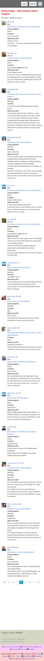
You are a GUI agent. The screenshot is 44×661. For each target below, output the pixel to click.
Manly (9, 22)
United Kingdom (35, 27)
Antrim (9, 301)
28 (21, 582)
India (25, 656)
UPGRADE (19, 633)
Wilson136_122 (12, 393)
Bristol (9, 398)
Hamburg (15, 649)
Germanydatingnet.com (16, 641)
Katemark (10, 53)
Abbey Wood (11, 552)
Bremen (23, 649)
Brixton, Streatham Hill (15, 190)
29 (25, 582)
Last (38, 582)
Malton (9, 362)
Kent (17, 142)
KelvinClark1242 (13, 296)
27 (17, 582)
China (12, 656)
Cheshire (17, 58)
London (33, 94)
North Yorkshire (18, 362)
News (12, 633)
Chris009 (10, 427)
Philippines (38, 656)
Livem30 (10, 219)
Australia (37, 654)
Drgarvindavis (12, 263)
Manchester (11, 432)
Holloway (10, 468)
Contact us (5, 633)
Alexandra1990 (12, 137)
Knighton (10, 509)
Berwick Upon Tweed (14, 27)
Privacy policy (21, 639)
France (18, 656)
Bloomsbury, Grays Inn (15, 224)
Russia (13, 659)
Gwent (16, 267)
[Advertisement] (22, 608)
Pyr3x (9, 186)
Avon (14, 398)
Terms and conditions (9, 639)
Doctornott (11, 357)
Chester (10, 58)
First (4, 582)
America (18, 654)
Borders (26, 27)
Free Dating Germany (11, 647)
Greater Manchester (23, 432)
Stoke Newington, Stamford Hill (18, 94)
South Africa (27, 654)
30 (29, 582)
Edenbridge (11, 142)
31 (33, 582)
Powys (16, 509)
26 (13, 582)
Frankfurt (31, 647)
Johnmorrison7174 (14, 463)
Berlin (24, 647)
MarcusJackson (13, 504)
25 (9, 582)
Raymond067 (12, 328)
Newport (10, 267)
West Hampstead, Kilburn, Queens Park (21, 333)
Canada (5, 656)
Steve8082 (11, 89)
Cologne (31, 649)
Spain (20, 659)
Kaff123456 (11, 547)
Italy (30, 656)
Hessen (39, 647)
